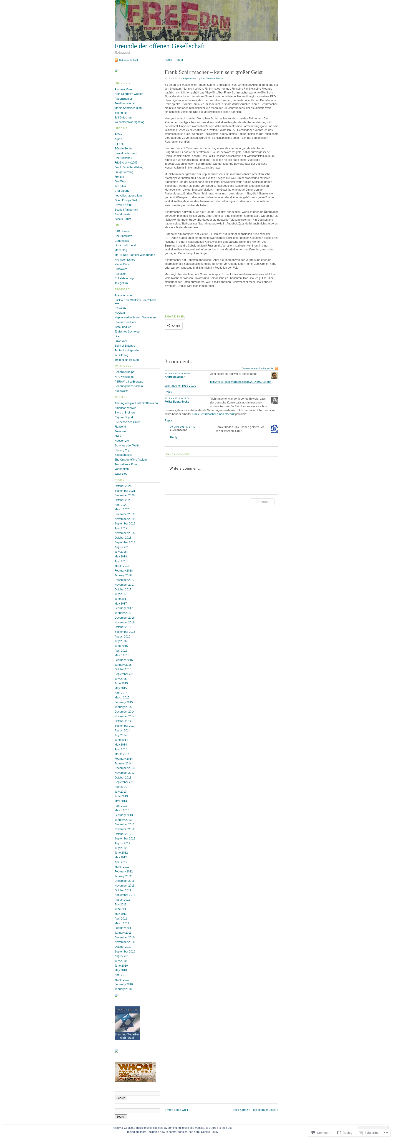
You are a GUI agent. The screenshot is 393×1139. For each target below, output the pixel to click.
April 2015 (121, 693)
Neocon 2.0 (122, 440)
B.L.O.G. (120, 144)
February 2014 (124, 758)
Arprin (118, 139)
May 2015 (121, 688)
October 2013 (123, 777)
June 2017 (121, 598)
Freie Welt (121, 431)
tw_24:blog (121, 355)
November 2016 (125, 622)
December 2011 (124, 880)
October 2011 (123, 890)
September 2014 (125, 725)
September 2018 (125, 542)
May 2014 (121, 744)
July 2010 (121, 961)
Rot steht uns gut (125, 278)
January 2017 (123, 613)
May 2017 (121, 603)
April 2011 (121, 918)
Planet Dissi (122, 264)
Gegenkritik (122, 240)
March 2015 (122, 697)
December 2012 (125, 824)
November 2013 (125, 772)
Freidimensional (125, 103)
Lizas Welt (121, 341)
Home (168, 59)
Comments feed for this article (257, 368)
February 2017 (124, 608)
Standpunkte (122, 214)
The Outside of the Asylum (131, 459)
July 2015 (121, 678)
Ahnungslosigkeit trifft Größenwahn (136, 403)
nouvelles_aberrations (128, 195)
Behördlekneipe (124, 372)
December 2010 (125, 937)
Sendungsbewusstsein (129, 386)
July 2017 (121, 594)
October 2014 (123, 721)
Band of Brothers (125, 412)
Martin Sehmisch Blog (128, 108)
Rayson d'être (123, 205)
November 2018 (125, 533)
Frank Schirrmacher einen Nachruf (213, 414)
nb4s (118, 436)
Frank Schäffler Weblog (129, 167)
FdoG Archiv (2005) (127, 162)
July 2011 (120, 904)
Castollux (120, 308)
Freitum (119, 176)
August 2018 (122, 547)
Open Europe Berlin (127, 200)
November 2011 (124, 885)
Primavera (121, 269)
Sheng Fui (121, 112)
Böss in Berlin (123, 148)
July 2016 (121, 641)
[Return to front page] (196, 40)
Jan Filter (120, 186)
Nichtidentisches (125, 259)
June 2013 (121, 796)
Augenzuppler (123, 98)
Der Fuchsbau (123, 158)
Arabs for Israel (124, 295)
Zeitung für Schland (127, 359)
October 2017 (123, 589)
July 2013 (121, 791)
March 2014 (122, 754)
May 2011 (121, 913)
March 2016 (122, 655)
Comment (262, 502)
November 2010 (125, 942)
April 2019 (121, 528)
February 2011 (124, 928)
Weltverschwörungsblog (129, 122)
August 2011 (122, 899)
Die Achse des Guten (128, 422)
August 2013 (122, 787)
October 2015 (123, 669)
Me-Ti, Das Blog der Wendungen (135, 255)
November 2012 (125, 829)
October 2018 (123, 537)
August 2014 (122, 730)
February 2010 (124, 984)
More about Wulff (176, 1109)
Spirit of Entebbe (125, 345)
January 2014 (123, 763)
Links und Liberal (125, 245)
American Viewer (125, 408)
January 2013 (123, 819)
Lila (117, 336)
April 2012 (121, 862)
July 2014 (121, 735)
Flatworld (120, 426)
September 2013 (125, 782)
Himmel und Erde (125, 322)
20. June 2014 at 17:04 (177, 398)
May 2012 (121, 857)
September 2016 (125, 631)
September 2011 (125, 895)
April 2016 (121, 650)
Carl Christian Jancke (212, 78)
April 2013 (121, 805)
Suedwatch (121, 391)
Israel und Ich (123, 327)
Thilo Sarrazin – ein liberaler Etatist (255, 1109)
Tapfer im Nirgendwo (127, 350)
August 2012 (122, 843)
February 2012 (124, 871)
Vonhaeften (122, 469)
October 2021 (123, 486)
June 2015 (121, 683)
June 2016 (121, 646)
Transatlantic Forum (127, 464)
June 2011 (121, 909)
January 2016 (123, 664)
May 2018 (121, 556)
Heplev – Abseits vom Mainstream (135, 317)
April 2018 (121, 561)
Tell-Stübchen (123, 117)
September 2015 (125, 674)
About (179, 59)
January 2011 (123, 932)
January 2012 (123, 876)
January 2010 (123, 989)
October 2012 (123, 834)
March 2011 (122, 923)
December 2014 (125, 711)
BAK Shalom (122, 231)
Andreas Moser (124, 89)
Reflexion (120, 273)
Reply (168, 392)
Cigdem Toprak (124, 417)
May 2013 (121, 801)
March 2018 (122, 565)
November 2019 (125, 519)
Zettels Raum (123, 219)
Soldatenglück (123, 454)
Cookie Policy (209, 1132)
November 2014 (125, 716)
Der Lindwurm (123, 236)
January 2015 (123, 707)
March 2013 (122, 810)
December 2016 (125, 617)
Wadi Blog (121, 473)
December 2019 (125, 514)
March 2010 (122, 979)
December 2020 (125, 495)
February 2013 (124, 815)
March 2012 (122, 866)
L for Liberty (122, 190)
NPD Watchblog (124, 376)
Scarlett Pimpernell (126, 209)
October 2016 (123, 627)
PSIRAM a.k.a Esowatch (129, 381)
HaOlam (120, 312)
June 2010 (121, 965)
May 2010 (121, 970)
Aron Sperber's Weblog (129, 94)
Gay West (120, 181)
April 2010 (121, 975)
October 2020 (123, 500)
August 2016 (122, 636)
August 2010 (122, 956)
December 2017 (125, 580)
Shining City (122, 450)
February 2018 (124, 570)
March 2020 (122, 509)
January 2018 (123, 575)
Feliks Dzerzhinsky (177, 401)
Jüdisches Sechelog (127, 331)
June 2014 (121, 739)
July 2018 (121, 551)
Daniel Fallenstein (126, 153)
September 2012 (125, 838)
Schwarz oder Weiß (127, 445)
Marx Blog (121, 250)
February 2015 (124, 702)
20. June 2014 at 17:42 (182, 427)
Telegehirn (121, 283)
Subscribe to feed (128, 60)
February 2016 (124, 660)
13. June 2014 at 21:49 (177, 373)
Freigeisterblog (124, 172)
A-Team (119, 134)
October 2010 (123, 946)
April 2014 (121, 749)
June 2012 (121, 852)
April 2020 (121, 505)
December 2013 (125, 768)
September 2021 (125, 490)
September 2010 (125, 951)
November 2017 (125, 584)
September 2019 (125, 523)
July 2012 (121, 848)
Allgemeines (189, 78)
